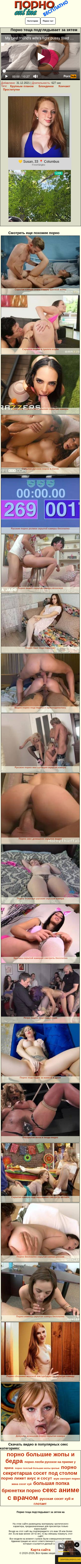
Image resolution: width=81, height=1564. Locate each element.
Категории (32, 21)
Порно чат (48, 21)
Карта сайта (40, 1550)
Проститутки (11, 89)
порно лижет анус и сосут (26, 1478)
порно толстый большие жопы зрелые (37, 1468)
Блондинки (46, 86)
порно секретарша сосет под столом (40, 1470)
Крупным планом (22, 86)
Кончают (64, 86)
